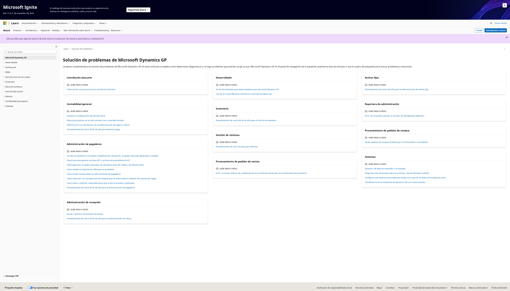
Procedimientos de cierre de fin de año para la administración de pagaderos (101, 187)
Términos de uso (458, 287)
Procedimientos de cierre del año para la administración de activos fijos (397, 89)
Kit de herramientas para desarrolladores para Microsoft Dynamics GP (247, 89)
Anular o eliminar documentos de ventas (85, 214)
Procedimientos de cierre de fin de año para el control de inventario (246, 120)
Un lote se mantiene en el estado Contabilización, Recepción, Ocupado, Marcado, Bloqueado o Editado (112, 156)
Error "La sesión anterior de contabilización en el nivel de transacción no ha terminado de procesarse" (261, 173)
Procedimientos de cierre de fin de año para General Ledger (93, 129)
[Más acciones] (504, 49)
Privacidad (403, 287)
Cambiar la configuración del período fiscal (86, 116)
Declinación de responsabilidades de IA (334, 287)
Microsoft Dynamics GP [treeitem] (16, 57)
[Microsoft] (5, 23)
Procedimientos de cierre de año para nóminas (237, 147)
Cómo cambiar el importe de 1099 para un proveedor (90, 169)
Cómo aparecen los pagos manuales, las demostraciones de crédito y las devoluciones (105, 165)
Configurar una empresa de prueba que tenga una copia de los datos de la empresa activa (405, 177)
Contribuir (390, 287)
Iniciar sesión (501, 23)
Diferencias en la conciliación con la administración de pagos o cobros (98, 125)
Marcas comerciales (477, 287)
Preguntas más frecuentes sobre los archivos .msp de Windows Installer (397, 173)
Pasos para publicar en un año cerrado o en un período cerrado (95, 120)
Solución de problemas (82, 49)
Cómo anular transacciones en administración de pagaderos (94, 174)
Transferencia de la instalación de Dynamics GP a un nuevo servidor (395, 182)
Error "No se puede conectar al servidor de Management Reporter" (395, 116)
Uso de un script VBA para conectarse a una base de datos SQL (244, 94)
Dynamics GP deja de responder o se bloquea (385, 168)
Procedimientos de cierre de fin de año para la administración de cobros (99, 218)
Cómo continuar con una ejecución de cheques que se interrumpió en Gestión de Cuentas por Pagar (111, 178)
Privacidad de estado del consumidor (429, 287)
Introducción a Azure (495, 30)
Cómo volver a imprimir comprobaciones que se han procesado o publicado (100, 183)
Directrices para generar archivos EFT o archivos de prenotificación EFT (98, 160)
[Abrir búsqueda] (491, 23)
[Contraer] (56, 47)
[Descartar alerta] (505, 5)
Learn (66, 49)
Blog (379, 287)
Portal (479, 30)
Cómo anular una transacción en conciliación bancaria (91, 89)
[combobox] (29, 52)
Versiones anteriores (364, 287)
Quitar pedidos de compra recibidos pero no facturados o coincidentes (396, 142)
